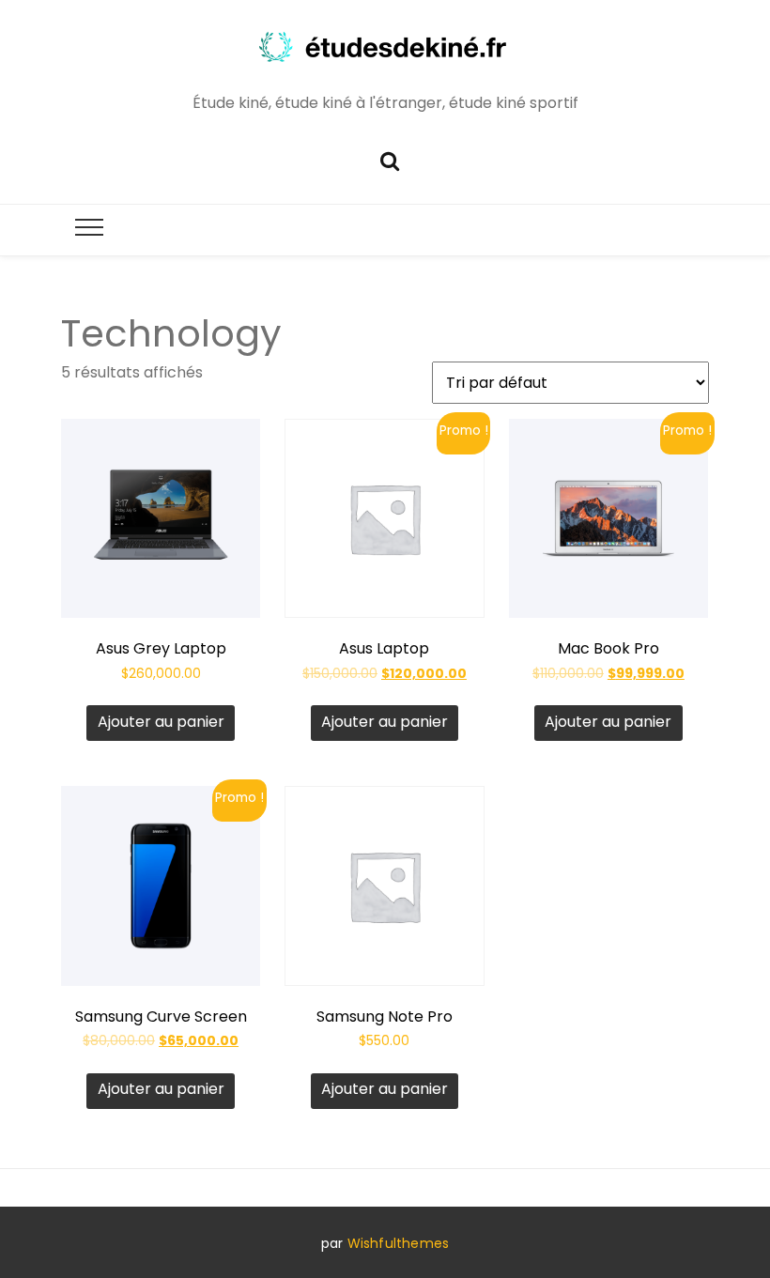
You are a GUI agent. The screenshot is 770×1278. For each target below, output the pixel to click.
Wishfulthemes (398, 1243)
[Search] (389, 159)
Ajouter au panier (161, 721)
